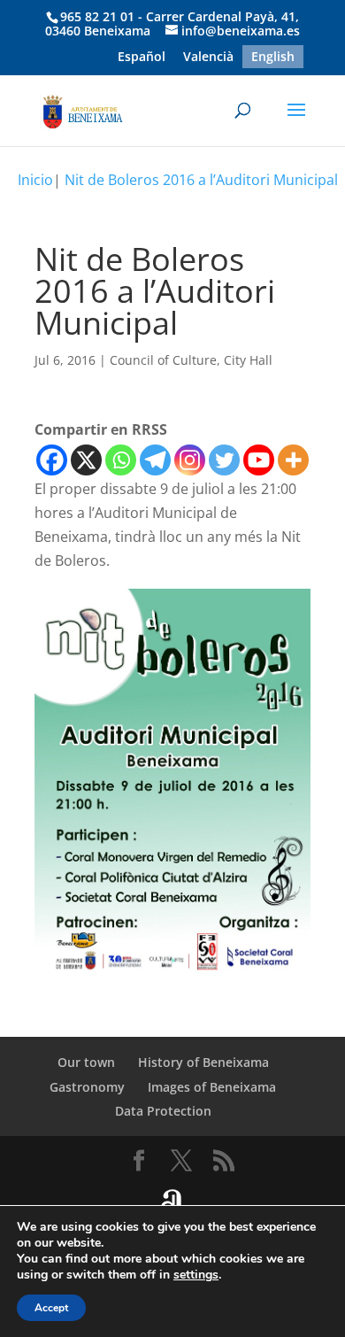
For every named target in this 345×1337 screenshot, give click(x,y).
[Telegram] (155, 459)
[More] (293, 459)
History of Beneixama (203, 1062)
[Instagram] (189, 459)
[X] (86, 459)
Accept (51, 1308)
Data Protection (163, 1110)
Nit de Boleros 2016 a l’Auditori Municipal (201, 179)
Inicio (35, 179)
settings (195, 1275)
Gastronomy (87, 1086)
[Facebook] (51, 459)
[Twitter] (224, 459)
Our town (86, 1062)
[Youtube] (258, 459)
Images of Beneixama (212, 1086)
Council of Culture (163, 360)
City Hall (248, 360)
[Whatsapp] (120, 459)
